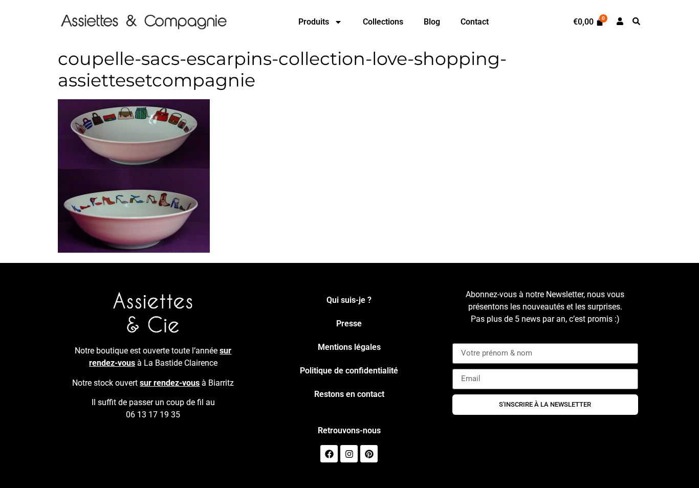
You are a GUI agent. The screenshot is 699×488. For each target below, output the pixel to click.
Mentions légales (349, 347)
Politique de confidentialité (349, 370)
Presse (349, 323)
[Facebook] (329, 453)
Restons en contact (349, 394)
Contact (475, 22)
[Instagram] (349, 453)
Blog (432, 22)
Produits (313, 22)
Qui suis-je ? (349, 300)
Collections (383, 22)
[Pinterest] (369, 453)
